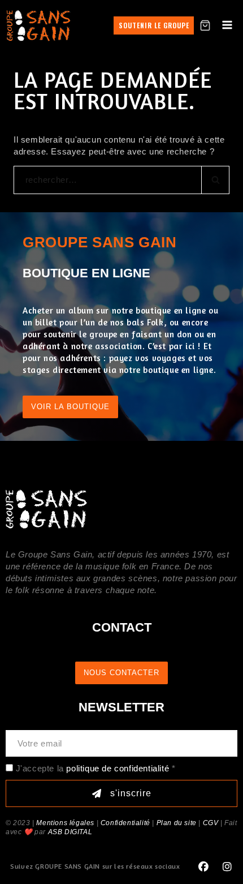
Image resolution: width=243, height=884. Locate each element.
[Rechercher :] (121, 179)
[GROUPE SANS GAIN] (39, 25)
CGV (211, 823)
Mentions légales (65, 823)
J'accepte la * (96, 768)
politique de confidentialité (117, 768)
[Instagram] (227, 867)
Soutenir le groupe (154, 25)
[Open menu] (226, 25)
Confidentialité (125, 823)
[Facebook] (203, 867)
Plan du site (177, 823)
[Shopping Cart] (205, 25)
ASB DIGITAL (70, 832)
